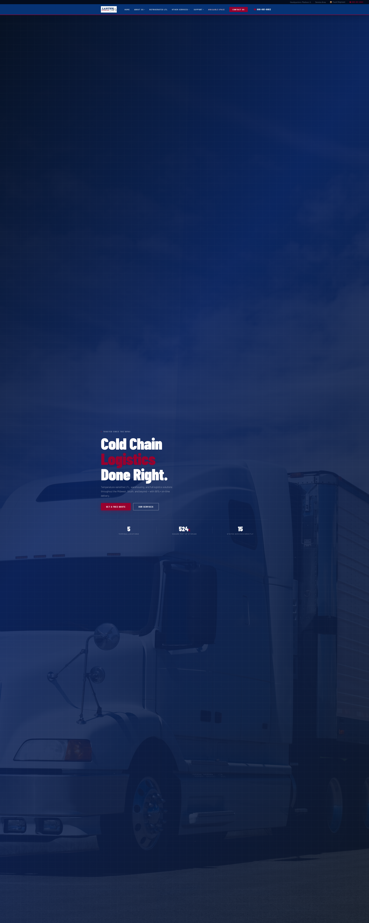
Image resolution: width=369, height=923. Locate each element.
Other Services (180, 9)
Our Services (146, 506)
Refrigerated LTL (158, 9)
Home (127, 9)
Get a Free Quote (116, 506)
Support (198, 9)
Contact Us (238, 9)
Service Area (320, 2)
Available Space (216, 9)
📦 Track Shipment (337, 2)
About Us (139, 9)
